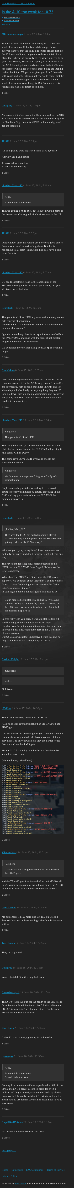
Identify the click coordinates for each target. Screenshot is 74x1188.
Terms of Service (56, 1169)
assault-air (6, 24)
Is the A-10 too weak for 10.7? (27, 12)
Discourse (20, 1183)
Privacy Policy (9, 1176)
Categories (17, 1169)
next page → (9, 1150)
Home (5, 1169)
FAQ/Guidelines (34, 1169)
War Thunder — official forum (18, 3)
